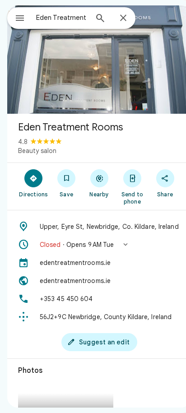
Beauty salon (37, 151)
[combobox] (62, 17)
